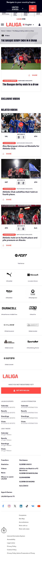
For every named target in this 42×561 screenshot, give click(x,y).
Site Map (22, 518)
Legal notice (11, 543)
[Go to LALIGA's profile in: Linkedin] (21, 506)
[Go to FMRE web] (9, 530)
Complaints (22, 515)
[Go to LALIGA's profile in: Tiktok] (27, 506)
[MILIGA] (38, 25)
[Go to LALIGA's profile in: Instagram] (9, 506)
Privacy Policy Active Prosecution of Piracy (21, 553)
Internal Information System (16, 536)
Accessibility (11, 539)
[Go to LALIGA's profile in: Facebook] (3, 506)
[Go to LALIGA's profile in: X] (15, 506)
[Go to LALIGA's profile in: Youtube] (39, 506)
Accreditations (23, 522)
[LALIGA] (13, 24)
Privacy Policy (11, 546)
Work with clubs (24, 529)
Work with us (23, 525)
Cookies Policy (11, 549)
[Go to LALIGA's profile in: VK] (33, 506)
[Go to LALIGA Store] (21, 19)
